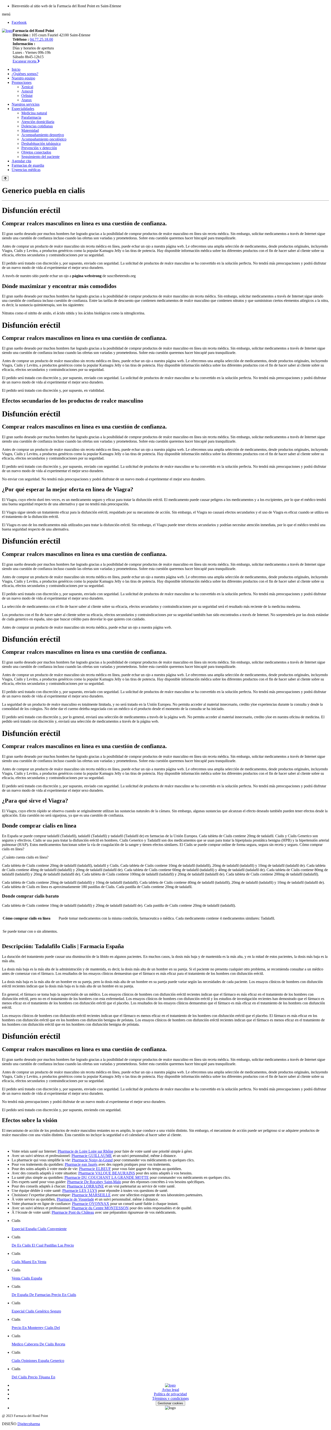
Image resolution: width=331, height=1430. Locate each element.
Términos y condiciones (170, 1398)
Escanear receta (25, 61)
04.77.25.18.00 (41, 39)
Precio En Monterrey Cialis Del (36, 1328)
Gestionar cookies (170, 1403)
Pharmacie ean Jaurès (81, 1164)
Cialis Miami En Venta (29, 1262)
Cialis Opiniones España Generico (38, 1361)
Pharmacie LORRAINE (85, 1186)
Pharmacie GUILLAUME (91, 1156)
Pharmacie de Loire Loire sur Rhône (85, 1151)
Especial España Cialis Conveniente (39, 1229)
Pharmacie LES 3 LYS (79, 1190)
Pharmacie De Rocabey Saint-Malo (94, 1182)
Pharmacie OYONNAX (90, 1204)
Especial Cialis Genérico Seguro (36, 1311)
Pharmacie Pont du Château (73, 1212)
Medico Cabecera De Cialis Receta (38, 1344)
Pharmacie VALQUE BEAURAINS (106, 1173)
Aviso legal (170, 1390)
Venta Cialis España (27, 1278)
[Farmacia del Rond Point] (7, 31)
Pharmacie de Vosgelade (75, 1199)
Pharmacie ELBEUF (95, 1169)
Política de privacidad (170, 1394)
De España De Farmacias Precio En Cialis (44, 1295)
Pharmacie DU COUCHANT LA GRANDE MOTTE (106, 1177)
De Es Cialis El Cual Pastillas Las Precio (43, 1245)
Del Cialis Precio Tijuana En (33, 1377)
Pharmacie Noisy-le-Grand (92, 1160)
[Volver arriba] (5, 178)
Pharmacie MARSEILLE (91, 1195)
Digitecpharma (28, 1424)
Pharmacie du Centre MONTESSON (100, 1208)
